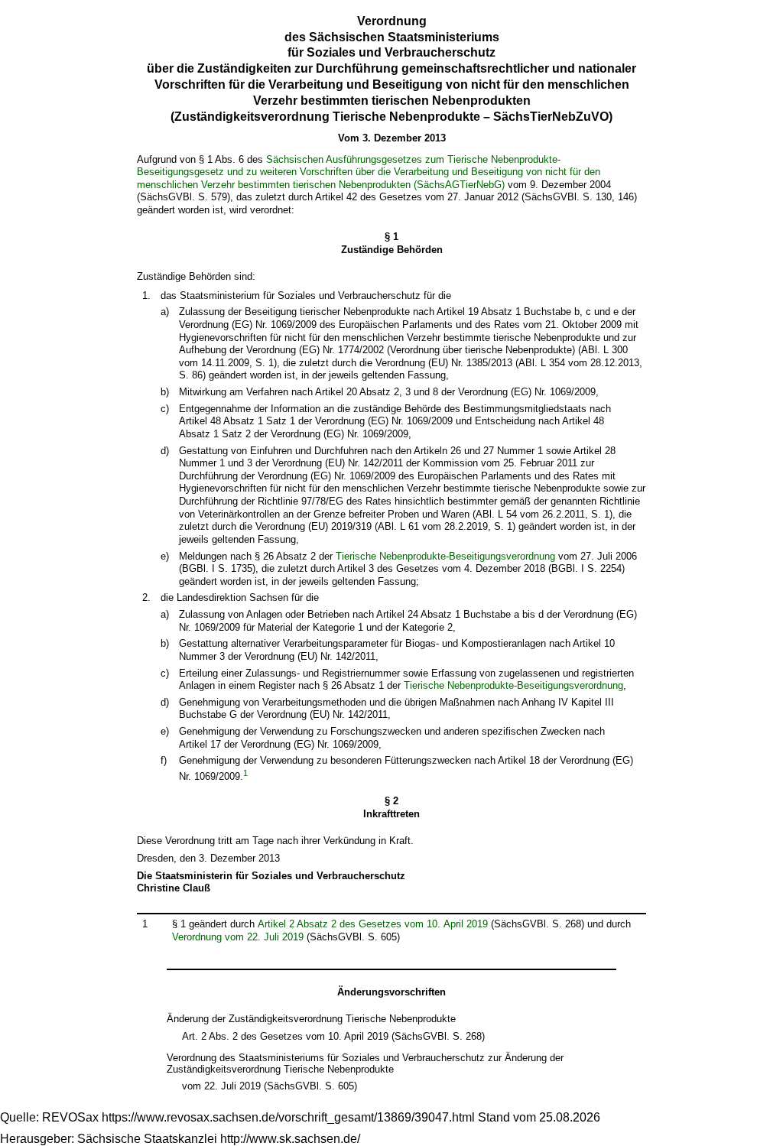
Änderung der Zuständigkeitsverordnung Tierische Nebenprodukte (311, 1018)
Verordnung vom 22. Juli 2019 (238, 937)
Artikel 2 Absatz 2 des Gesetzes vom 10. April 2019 (373, 924)
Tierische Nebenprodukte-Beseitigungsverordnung (445, 556)
